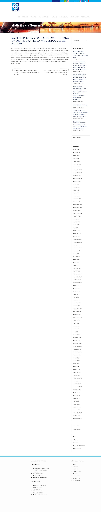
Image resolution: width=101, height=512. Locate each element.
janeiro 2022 (77, 305)
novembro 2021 (78, 311)
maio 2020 (76, 363)
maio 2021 (76, 329)
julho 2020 (76, 358)
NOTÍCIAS (54, 17)
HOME (18, 17)
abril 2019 (76, 401)
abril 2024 (76, 227)
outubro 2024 (77, 210)
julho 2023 (76, 253)
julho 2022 (76, 288)
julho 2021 (76, 323)
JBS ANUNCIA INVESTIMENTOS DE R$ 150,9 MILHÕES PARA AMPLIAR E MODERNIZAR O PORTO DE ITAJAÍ (80, 124)
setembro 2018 (78, 418)
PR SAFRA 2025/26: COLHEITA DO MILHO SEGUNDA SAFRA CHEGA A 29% (80, 54)
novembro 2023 (78, 242)
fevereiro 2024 (77, 233)
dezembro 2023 (78, 239)
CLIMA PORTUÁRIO (44, 17)
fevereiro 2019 (77, 407)
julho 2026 (76, 149)
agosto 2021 (77, 320)
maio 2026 (76, 155)
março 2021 (77, 334)
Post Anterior (26, 71)
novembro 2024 (78, 207)
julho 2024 (76, 219)
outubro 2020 (77, 349)
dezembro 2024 (78, 204)
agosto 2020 (77, 355)
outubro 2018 (77, 415)
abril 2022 (76, 297)
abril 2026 (76, 158)
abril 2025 (76, 193)
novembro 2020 (78, 346)
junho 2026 (77, 152)
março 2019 (77, 404)
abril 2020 (76, 366)
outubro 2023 (77, 245)
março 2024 (77, 230)
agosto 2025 (77, 181)
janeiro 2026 (77, 167)
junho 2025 (77, 187)
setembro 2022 (78, 282)
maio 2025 (76, 190)
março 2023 (77, 265)
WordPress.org (77, 448)
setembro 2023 (78, 248)
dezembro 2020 (78, 343)
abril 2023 (76, 262)
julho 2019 (76, 392)
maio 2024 (76, 224)
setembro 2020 (78, 352)
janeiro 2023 (77, 271)
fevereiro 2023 (77, 268)
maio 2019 (76, 398)
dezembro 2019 (78, 378)
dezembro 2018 (78, 412)
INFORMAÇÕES (75, 17)
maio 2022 (76, 294)
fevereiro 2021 (77, 337)
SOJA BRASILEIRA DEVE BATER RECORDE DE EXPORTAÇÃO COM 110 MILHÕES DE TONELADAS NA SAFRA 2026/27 (80, 77)
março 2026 (77, 161)
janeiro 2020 (77, 375)
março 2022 (77, 300)
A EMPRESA (33, 17)
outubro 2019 (77, 384)
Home (13, 31)
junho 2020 (77, 360)
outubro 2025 (77, 175)
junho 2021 (77, 326)
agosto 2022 (77, 285)
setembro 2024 (78, 213)
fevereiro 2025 (77, 198)
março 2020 (77, 369)
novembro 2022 (78, 277)
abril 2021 (76, 331)
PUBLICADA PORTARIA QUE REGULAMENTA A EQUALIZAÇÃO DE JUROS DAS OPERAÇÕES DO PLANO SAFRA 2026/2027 (80, 65)
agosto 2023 (77, 251)
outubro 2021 (77, 314)
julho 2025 (76, 184)
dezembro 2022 (78, 274)
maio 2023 (76, 259)
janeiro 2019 (77, 410)
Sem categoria (21, 31)
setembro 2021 (78, 317)
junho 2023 (77, 256)
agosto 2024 (77, 216)
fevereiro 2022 (77, 303)
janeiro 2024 (77, 236)
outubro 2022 (77, 279)
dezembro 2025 (78, 170)
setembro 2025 (78, 178)
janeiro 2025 (77, 201)
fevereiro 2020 (77, 372)
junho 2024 (77, 222)
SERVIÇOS (25, 17)
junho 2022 (77, 291)
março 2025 (77, 196)
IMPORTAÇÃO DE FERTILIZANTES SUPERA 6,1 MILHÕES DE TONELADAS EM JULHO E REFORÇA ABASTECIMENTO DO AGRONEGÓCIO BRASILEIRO (80, 93)
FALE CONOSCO (85, 17)
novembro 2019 (78, 381)
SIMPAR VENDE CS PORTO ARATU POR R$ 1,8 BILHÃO (80, 105)
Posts (76, 442)
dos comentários (79, 445)
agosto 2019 (77, 389)
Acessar (76, 439)
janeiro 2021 (77, 340)
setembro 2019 (78, 386)
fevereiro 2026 (77, 164)
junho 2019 (77, 395)
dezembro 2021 (78, 308)
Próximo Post (55, 71)
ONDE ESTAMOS (63, 17)
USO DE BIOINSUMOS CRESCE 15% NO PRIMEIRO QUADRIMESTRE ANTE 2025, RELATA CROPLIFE (80, 113)
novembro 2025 (78, 172)
